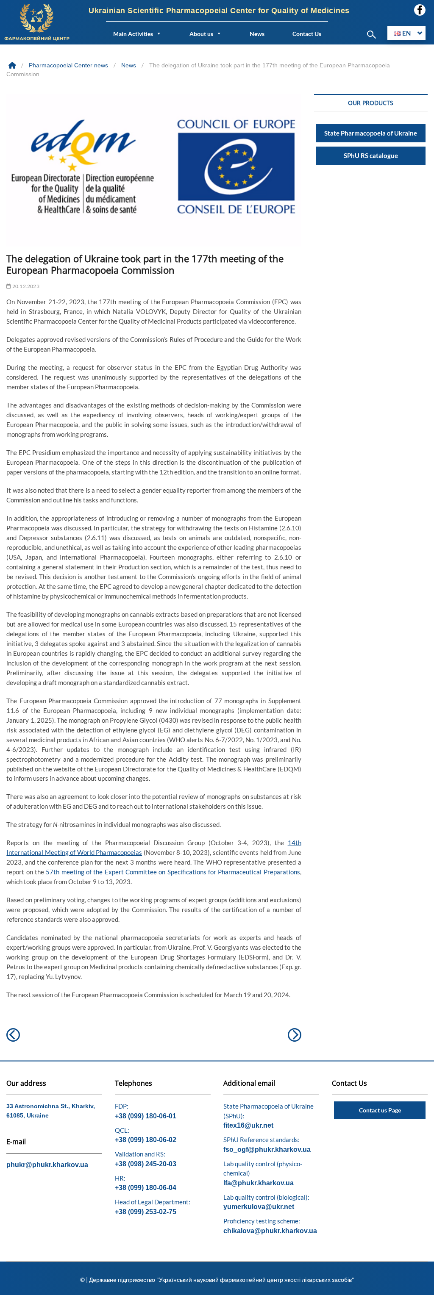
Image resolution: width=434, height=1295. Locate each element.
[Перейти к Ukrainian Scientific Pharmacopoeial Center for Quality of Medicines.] (13, 65)
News (257, 33)
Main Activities (133, 33)
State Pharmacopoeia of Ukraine (370, 133)
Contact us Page (380, 1110)
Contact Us (306, 33)
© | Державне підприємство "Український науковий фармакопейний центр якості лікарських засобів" (217, 1279)
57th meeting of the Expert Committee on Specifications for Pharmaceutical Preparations (173, 872)
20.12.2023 (25, 286)
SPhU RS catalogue (371, 155)
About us (201, 33)
